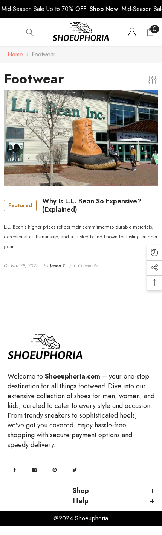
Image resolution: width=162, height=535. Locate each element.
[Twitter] (74, 470)
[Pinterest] (54, 470)
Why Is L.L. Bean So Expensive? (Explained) (74, 205)
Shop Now (104, 9)
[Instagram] (35, 470)
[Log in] (132, 32)
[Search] (29, 32)
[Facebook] (15, 470)
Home (15, 54)
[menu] (8, 31)
